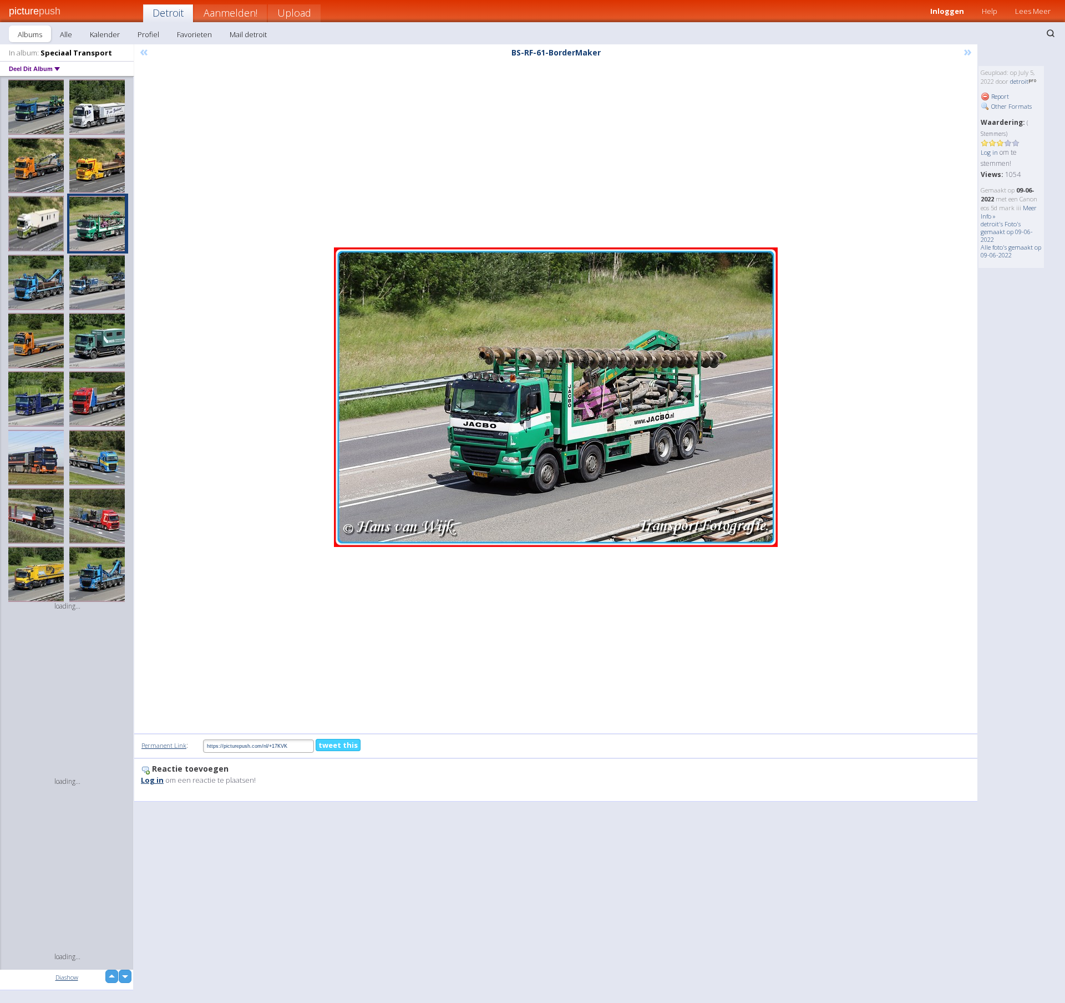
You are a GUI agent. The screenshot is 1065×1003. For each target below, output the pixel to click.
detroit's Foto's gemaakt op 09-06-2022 (1007, 232)
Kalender (105, 34)
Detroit (168, 12)
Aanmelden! (230, 12)
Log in (989, 152)
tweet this (338, 745)
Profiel (148, 34)
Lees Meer (1033, 11)
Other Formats (1011, 106)
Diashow (66, 977)
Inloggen (947, 11)
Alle (66, 34)
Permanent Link (163, 745)
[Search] (1050, 33)
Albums (30, 34)
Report (999, 96)
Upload (294, 12)
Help (989, 11)
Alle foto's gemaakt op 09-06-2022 (1011, 251)
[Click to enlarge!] (556, 397)
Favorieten (194, 34)
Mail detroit (248, 34)
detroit (1019, 81)
